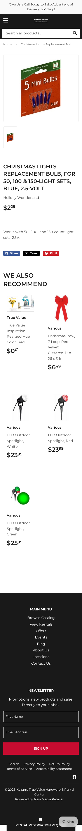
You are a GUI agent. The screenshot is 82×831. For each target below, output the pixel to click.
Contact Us (41, 663)
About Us (41, 650)
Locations (41, 657)
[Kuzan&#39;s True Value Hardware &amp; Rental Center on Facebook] (75, 777)
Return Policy (59, 764)
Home (7, 44)
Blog (41, 644)
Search (14, 764)
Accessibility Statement (54, 768)
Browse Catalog (41, 618)
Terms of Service (19, 768)
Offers (41, 631)
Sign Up (41, 748)
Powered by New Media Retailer (39, 799)
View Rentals (41, 624)
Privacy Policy (34, 764)
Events (41, 637)
